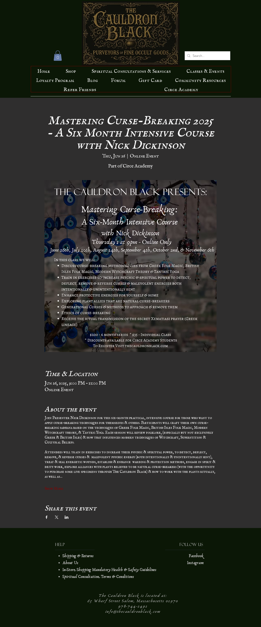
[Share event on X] (57, 517)
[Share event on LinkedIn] (67, 517)
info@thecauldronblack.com (132, 611)
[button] (57, 56)
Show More (54, 487)
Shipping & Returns (78, 556)
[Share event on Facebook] (47, 517)
